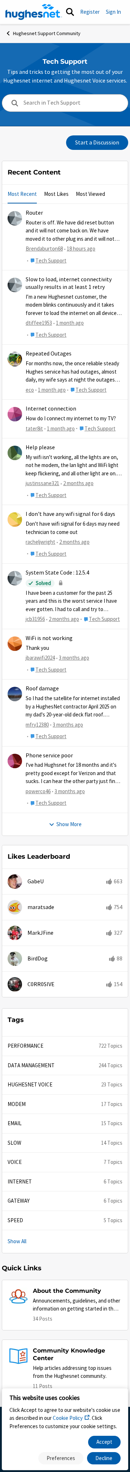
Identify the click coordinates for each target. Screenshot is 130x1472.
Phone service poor (49, 755)
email (15, 1123)
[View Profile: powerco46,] (15, 761)
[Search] (70, 12)
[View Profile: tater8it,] (15, 414)
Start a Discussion (97, 142)
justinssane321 (42, 483)
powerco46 (38, 791)
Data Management (31, 1065)
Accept (104, 1441)
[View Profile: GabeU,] (15, 881)
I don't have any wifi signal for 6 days (70, 514)
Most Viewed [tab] (90, 193)
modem (17, 1104)
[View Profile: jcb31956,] (15, 578)
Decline (103, 1458)
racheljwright (40, 541)
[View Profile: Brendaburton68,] (15, 218)
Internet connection (51, 408)
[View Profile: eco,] (15, 359)
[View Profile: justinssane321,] (15, 453)
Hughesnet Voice (30, 1084)
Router (34, 212)
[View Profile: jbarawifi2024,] (15, 643)
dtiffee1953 (39, 322)
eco (30, 389)
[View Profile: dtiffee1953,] (15, 285)
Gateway (19, 1200)
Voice (15, 1161)
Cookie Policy (68, 1417)
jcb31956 (35, 618)
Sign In (113, 11)
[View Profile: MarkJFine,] (15, 933)
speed (15, 1220)
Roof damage (42, 688)
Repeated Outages (49, 353)
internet (20, 1181)
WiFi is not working (49, 638)
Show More (69, 824)
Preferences (61, 1458)
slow (14, 1142)
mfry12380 (37, 724)
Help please (40, 447)
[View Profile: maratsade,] (15, 907)
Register (90, 11)
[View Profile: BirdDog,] (15, 958)
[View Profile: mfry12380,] (15, 694)
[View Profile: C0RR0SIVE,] (15, 984)
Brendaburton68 (44, 248)
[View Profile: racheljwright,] (15, 519)
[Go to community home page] (33, 12)
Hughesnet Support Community (47, 33)
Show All (17, 1241)
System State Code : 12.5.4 (57, 572)
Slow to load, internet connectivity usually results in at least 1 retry (69, 283)
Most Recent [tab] (22, 193)
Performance (25, 1045)
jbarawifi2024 (40, 657)
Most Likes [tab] (56, 193)
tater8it (34, 428)
